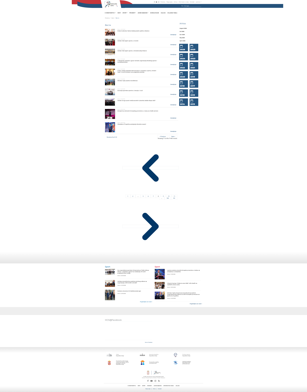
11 (174, 196)
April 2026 (182, 41)
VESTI (139, 385)
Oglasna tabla (172, 13)
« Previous (163, 136)
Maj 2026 (182, 37)
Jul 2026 (182, 31)
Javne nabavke (143, 13)
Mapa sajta (169, 2)
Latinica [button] (198, 2)
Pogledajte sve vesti (146, 301)
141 (174, 198)
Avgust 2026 (183, 28)
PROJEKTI (149, 385)
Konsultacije (154, 13)
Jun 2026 (182, 34)
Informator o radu (184, 2)
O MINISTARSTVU (132, 385)
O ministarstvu (110, 13)
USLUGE (177, 385)
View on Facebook (148, 342)
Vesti (119, 13)
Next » (173, 136)
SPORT (143, 385)
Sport (125, 13)
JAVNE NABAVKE (157, 385)
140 (168, 198)
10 (169, 196)
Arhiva (175, 2)
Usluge (163, 13)
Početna (163, 2)
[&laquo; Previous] (150, 167)
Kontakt (192, 2)
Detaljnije (173, 34)
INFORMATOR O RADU (168, 385)
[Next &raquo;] (150, 226)
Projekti (132, 13)
